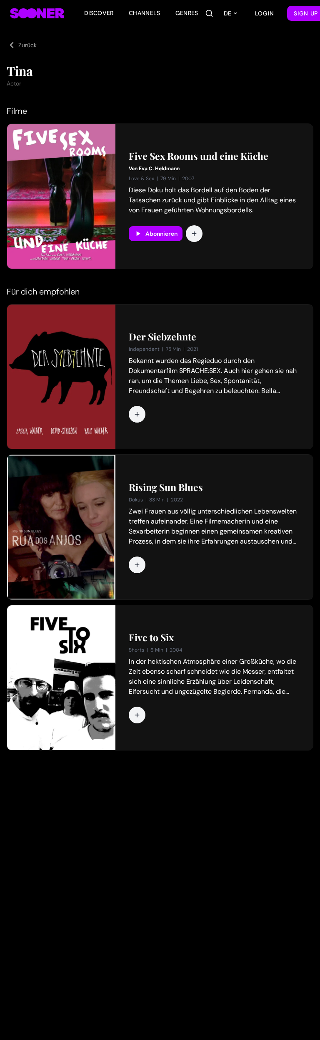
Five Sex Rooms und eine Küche (198, 156)
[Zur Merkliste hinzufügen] (194, 233)
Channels (144, 13)
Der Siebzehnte (162, 336)
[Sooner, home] (37, 13)
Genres (186, 13)
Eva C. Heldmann (159, 168)
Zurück (27, 45)
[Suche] (209, 13)
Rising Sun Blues (166, 487)
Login (264, 13)
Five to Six (151, 637)
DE (227, 13)
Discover (99, 13)
